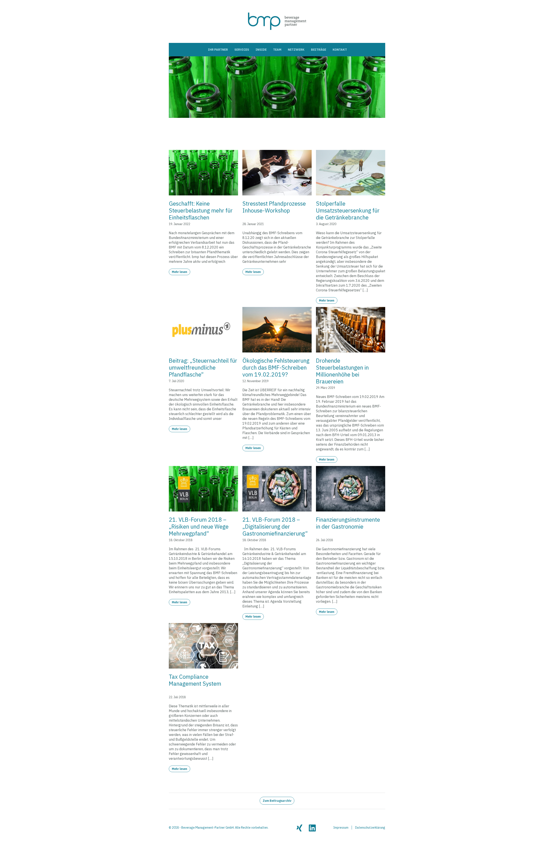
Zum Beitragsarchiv (277, 801)
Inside (261, 50)
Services (241, 50)
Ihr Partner (218, 50)
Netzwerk (296, 50)
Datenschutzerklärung (370, 828)
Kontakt (340, 50)
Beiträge (318, 50)
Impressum (340, 828)
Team (277, 50)
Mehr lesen (179, 272)
